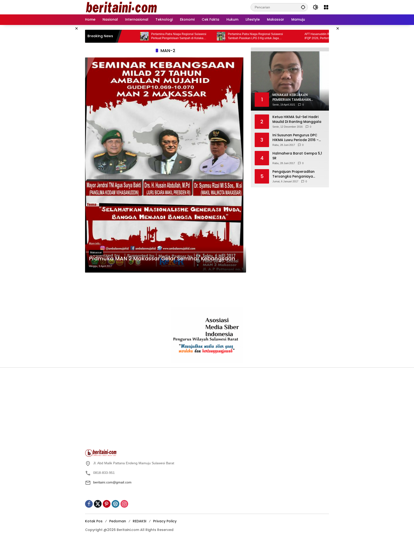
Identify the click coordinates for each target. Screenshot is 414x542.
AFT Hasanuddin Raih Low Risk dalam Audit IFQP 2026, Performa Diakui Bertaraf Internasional (311, 36)
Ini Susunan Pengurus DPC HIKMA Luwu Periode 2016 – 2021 (295, 137)
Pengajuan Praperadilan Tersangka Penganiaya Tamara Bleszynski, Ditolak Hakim (295, 174)
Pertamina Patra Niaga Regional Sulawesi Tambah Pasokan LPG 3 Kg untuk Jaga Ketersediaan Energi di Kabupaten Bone (233, 36)
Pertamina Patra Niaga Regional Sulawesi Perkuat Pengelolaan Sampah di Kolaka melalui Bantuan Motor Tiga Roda (156, 36)
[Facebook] (89, 504)
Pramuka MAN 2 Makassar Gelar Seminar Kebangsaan (162, 258)
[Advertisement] (165, 290)
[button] (303, 7)
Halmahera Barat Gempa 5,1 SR (297, 156)
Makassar (96, 252)
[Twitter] (98, 504)
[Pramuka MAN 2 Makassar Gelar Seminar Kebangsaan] (165, 164)
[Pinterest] (106, 504)
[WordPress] (115, 504)
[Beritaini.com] (121, 7)
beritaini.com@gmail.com (112, 482)
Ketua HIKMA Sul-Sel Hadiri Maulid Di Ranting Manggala (296, 119)
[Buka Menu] (326, 7)
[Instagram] (124, 504)
